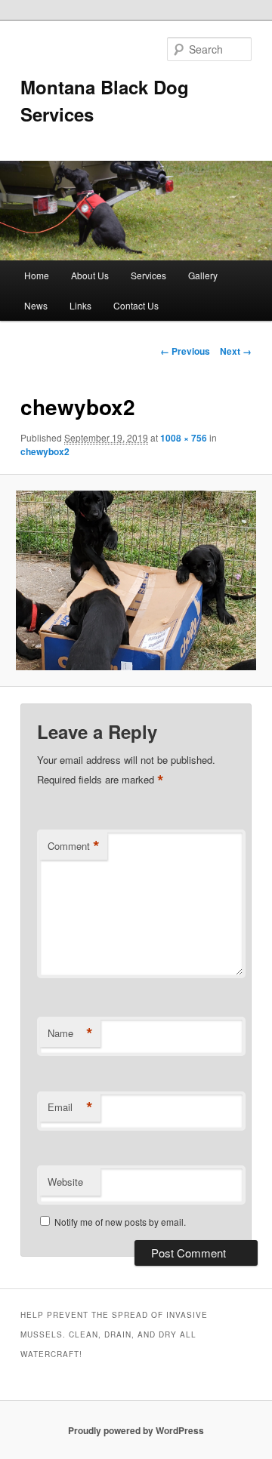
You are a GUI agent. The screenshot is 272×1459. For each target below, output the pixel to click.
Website (65, 1181)
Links (80, 305)
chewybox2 (45, 451)
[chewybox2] (135, 580)
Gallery (203, 275)
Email (70, 1107)
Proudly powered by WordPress (136, 1430)
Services (148, 275)
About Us (90, 275)
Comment (74, 846)
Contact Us (136, 305)
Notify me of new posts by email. (120, 1221)
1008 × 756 (183, 438)
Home (36, 275)
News (36, 305)
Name (70, 1033)
